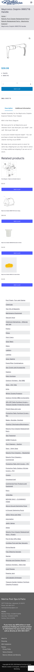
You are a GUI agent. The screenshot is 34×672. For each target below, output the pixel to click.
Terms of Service (7, 652)
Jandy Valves (10, 523)
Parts (7, 490)
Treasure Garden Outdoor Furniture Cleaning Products (17, 583)
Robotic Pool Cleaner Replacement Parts (15, 19)
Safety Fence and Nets (13, 515)
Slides (8, 527)
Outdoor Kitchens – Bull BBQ (15, 380)
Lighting (8, 354)
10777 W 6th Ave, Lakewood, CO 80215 (13, 603)
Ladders (8, 350)
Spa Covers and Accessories (15, 367)
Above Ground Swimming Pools (16, 506)
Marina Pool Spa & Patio (24, 664)
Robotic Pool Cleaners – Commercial (14, 458)
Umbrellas (9, 495)
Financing (4, 641)
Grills (7, 389)
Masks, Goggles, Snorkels (14, 420)
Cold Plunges (10, 569)
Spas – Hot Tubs (11, 385)
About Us (4, 638)
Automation (10, 519)
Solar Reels (9, 341)
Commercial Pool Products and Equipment (16, 485)
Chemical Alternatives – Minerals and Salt (17, 323)
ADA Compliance (6, 644)
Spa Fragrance (11, 435)
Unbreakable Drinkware (14, 578)
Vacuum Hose (10, 317)
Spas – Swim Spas (12, 448)
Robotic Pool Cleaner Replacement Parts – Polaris (17, 533)
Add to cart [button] (17, 189)
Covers (8, 475)
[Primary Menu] (31, 2)
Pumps (8, 329)
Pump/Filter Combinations (14, 363)
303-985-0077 (10, 605)
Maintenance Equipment (14, 313)
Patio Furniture (11, 376)
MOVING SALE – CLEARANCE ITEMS (16, 500)
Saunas (8, 556)
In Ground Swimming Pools (15, 510)
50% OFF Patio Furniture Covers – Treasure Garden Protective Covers (17, 403)
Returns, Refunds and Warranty (12, 655)
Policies (3, 647)
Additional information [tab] (23, 108)
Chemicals (9, 304)
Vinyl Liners (10, 337)
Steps (8, 346)
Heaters (8, 372)
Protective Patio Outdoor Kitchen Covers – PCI (17, 469)
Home (3, 16)
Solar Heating (10, 359)
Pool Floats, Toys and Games (15, 300)
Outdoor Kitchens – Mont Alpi (16, 565)
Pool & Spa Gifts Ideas (13, 539)
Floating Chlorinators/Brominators (17, 424)
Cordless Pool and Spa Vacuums (17, 543)
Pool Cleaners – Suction (14, 444)
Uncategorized (11, 479)
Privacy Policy (7, 649)
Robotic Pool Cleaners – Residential (18, 453)
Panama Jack (10, 573)
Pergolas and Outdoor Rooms (16, 560)
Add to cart (17, 89)
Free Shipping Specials (13, 552)
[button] (29, 38)
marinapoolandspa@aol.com (9, 607)
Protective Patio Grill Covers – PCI (17, 464)
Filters (8, 333)
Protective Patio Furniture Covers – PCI (17, 414)
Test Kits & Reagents (13, 309)
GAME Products (11, 440)
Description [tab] (9, 108)
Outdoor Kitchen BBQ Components (17, 398)
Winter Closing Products (14, 393)
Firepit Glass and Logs (13, 409)
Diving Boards (10, 547)
